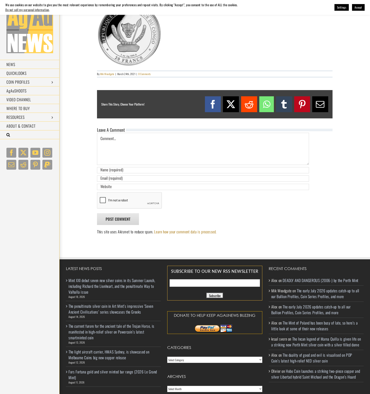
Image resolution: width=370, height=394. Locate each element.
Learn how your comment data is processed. (185, 231)
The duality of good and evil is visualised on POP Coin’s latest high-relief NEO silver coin (311, 358)
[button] (30, 134)
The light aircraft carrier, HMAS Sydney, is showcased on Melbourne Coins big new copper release (109, 354)
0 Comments (144, 74)
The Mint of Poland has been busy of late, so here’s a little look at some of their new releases (314, 325)
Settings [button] (341, 7)
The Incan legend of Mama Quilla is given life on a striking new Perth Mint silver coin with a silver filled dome (316, 341)
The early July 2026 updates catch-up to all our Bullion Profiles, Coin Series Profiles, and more (315, 293)
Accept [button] (358, 7)
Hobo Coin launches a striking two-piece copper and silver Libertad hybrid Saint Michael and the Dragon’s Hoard (315, 374)
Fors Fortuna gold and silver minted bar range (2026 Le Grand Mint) (113, 374)
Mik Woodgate (107, 74)
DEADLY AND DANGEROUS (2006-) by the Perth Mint (320, 280)
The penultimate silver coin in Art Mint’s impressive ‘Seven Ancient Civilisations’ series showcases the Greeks (111, 309)
